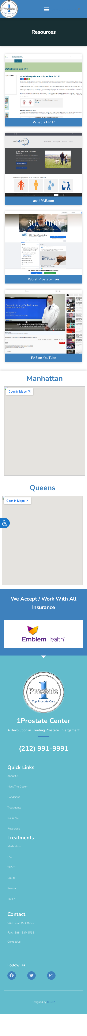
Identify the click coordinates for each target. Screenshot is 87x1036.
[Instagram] (51, 975)
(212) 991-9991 (43, 748)
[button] (46, 9)
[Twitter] (31, 975)
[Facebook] (11, 975)
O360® (51, 1002)
